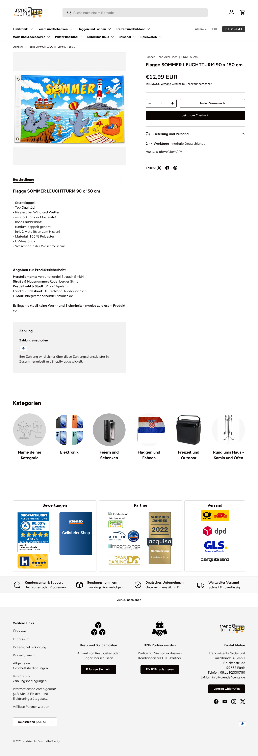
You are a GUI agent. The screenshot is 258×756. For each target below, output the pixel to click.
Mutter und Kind (66, 37)
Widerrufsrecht (24, 655)
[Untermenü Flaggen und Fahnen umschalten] (109, 29)
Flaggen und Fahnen (91, 29)
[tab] (23, 179)
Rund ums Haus (98, 37)
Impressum (21, 639)
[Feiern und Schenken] (109, 429)
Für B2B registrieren (160, 669)
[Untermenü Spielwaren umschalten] (160, 36)
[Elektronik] (69, 429)
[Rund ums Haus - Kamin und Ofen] (228, 429)
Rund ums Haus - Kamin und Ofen (228, 455)
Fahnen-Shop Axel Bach (161, 57)
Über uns (19, 631)
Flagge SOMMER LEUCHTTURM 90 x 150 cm (51, 46)
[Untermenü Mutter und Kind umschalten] (80, 36)
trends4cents (29, 741)
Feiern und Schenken (52, 29)
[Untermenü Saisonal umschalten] (134, 36)
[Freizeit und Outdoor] (188, 429)
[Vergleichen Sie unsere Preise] (115, 522)
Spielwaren (148, 37)
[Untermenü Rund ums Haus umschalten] (112, 36)
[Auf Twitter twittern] (159, 168)
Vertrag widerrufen (226, 688)
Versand (165, 84)
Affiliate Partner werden (31, 707)
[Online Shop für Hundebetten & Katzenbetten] (124, 552)
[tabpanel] (69, 222)
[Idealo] (133, 530)
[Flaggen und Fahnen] (148, 429)
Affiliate (201, 29)
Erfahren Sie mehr (98, 669)
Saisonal (125, 37)
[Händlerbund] (117, 530)
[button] (242, 12)
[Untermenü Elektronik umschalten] (31, 29)
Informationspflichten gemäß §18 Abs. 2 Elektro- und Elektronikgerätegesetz (34, 694)
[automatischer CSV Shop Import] (124, 544)
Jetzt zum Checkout (195, 115)
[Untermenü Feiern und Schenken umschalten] (71, 29)
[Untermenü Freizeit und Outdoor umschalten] (148, 29)
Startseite (18, 46)
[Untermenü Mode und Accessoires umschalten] (48, 36)
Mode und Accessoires (29, 37)
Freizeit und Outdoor (130, 29)
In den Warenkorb (212, 103)
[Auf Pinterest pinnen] (175, 168)
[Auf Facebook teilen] (167, 168)
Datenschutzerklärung (29, 647)
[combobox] (134, 12)
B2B (214, 29)
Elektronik (20, 29)
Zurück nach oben (129, 600)
